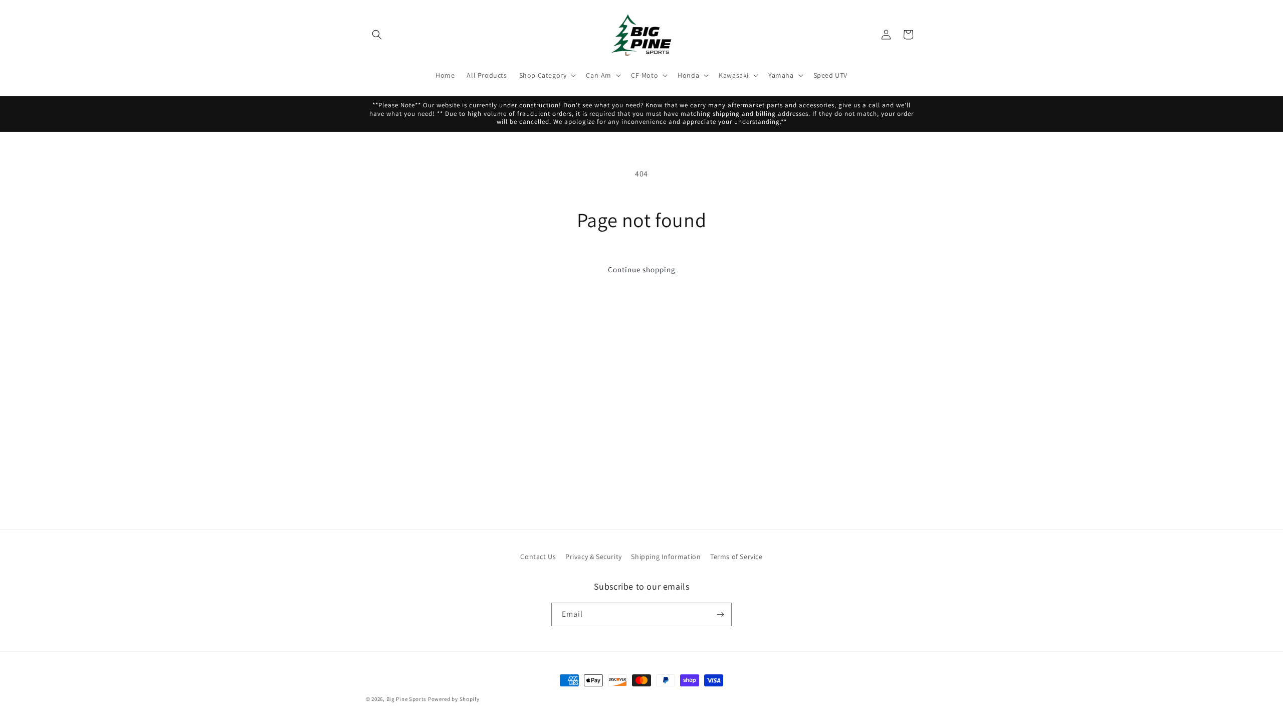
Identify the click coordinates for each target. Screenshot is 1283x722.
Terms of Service (736, 556)
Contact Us (538, 556)
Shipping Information (666, 556)
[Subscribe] (720, 614)
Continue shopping (642, 269)
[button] (377, 35)
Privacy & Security (593, 556)
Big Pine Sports (407, 698)
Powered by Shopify (454, 698)
